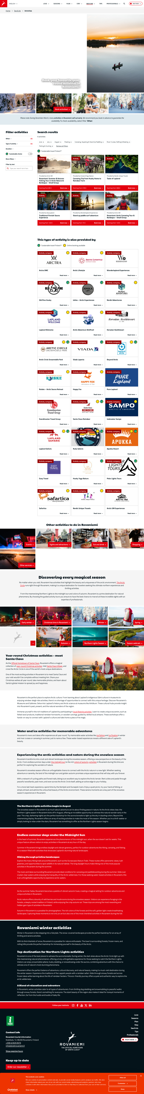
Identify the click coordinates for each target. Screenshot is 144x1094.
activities (92, 762)
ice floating (113, 735)
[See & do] (94, 3)
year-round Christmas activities (29, 666)
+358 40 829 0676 (13, 1042)
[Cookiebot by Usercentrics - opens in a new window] (12, 1090)
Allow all (123, 1077)
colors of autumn (81, 762)
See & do (89, 3)
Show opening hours (14, 1051)
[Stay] (81, 3)
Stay (78, 3)
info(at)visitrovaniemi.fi (15, 1045)
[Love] (48, 3)
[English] (16, 3)
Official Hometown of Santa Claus (25, 663)
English (12, 3)
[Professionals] (119, 3)
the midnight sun (58, 762)
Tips (100, 3)
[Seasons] (61, 3)
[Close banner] (141, 1075)
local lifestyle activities (82, 711)
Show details (30, 1090)
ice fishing (101, 735)
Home (8, 10)
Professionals (112, 3)
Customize (121, 1083)
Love (45, 3)
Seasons (56, 3)
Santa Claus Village (54, 666)
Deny (122, 1089)
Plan (68, 3)
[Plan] (72, 3)
